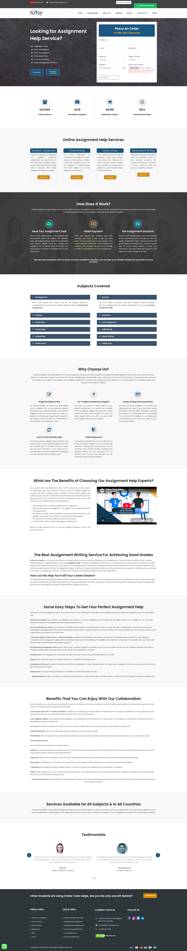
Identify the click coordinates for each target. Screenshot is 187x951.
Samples (118, 13)
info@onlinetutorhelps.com (58, 2)
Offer (154, 13)
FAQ (33, 933)
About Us (107, 13)
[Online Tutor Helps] (36, 13)
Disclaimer (36, 929)
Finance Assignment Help (73, 918)
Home (80, 13)
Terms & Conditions (39, 918)
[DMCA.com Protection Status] (106, 936)
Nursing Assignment (71, 937)
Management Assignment (74, 925)
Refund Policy (37, 925)
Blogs (129, 13)
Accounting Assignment (73, 929)
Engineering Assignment (73, 921)
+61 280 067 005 (104, 929)
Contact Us (142, 13)
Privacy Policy (37, 921)
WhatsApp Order (147, 6)
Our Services (92, 13)
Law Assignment (70, 933)
